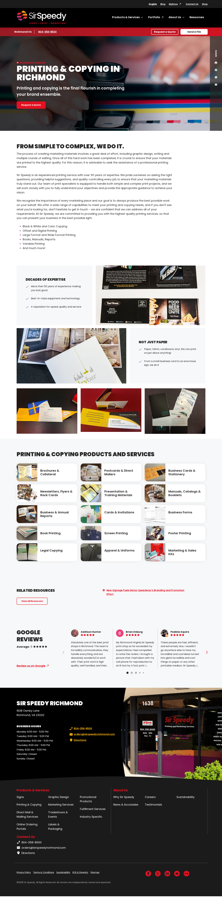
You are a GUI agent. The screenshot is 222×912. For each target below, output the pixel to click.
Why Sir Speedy (123, 797)
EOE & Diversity (80, 872)
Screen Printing (116, 533)
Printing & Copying (29, 804)
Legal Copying (51, 550)
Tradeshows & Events (58, 814)
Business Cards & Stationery (181, 472)
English (153, 4)
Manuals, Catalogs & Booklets (184, 493)
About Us (175, 17)
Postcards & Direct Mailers (118, 472)
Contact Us (192, 4)
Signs (20, 797)
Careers (150, 797)
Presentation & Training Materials (118, 493)
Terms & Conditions (43, 872)
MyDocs (173, 4)
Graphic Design (58, 797)
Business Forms (180, 512)
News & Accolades (125, 804)
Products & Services (126, 17)
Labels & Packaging (55, 826)
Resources (197, 17)
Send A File (194, 32)
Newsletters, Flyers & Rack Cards (56, 493)
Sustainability (186, 797)
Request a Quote (164, 32)
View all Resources (32, 601)
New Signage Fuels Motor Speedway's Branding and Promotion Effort (145, 592)
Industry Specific (91, 817)
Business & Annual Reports (54, 514)
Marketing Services (61, 804)
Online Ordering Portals (27, 826)
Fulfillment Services (93, 809)
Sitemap (94, 872)
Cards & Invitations (119, 512)
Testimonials (153, 804)
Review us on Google (31, 666)
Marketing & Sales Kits (182, 552)
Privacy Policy (24, 872)
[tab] (127, 673)
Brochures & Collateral (49, 472)
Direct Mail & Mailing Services (27, 814)
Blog (162, 4)
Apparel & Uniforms (119, 550)
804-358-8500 (47, 32)
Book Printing (50, 533)
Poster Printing (179, 533)
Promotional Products (88, 799)
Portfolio (154, 17)
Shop (205, 4)
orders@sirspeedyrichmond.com (94, 734)
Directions (80, 740)
